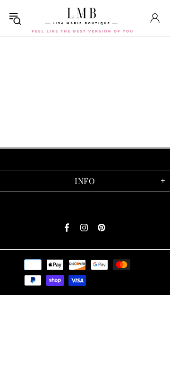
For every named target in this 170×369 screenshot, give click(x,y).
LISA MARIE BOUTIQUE (82, 18)
